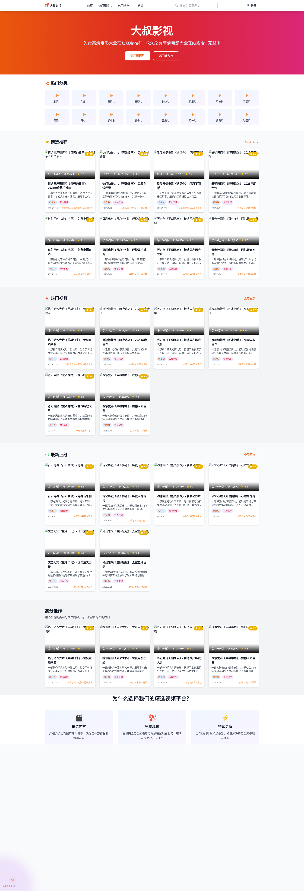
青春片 (216, 268)
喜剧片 (107, 268)
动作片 (107, 202)
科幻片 (52, 268)
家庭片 (216, 358)
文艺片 (52, 581)
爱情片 (161, 202)
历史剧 (161, 268)
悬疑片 (216, 202)
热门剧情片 (105, 6)
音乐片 (52, 510)
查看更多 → (251, 142)
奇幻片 (52, 425)
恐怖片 (216, 510)
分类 (140, 6)
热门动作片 (125, 6)
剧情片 (52, 202)
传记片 (107, 514)
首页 (90, 6)
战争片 (107, 425)
